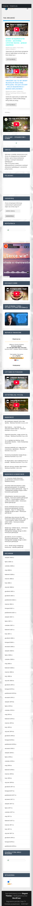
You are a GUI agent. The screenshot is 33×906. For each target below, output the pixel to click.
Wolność (8, 49)
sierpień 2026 (9, 557)
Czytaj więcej (11, 59)
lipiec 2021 (8, 621)
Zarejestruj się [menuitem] (13, 6)
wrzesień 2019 (9, 697)
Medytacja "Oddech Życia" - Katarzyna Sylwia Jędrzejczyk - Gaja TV (16, 528)
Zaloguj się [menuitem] (5, 6)
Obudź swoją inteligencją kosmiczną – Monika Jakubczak (14, 546)
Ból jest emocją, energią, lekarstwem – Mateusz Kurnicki (16, 467)
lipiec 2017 (8, 808)
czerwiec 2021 (9, 625)
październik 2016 (10, 846)
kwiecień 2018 (9, 769)
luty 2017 (7, 829)
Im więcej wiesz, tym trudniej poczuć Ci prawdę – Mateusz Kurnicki (16, 461)
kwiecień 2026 (9, 574)
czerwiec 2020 (9, 659)
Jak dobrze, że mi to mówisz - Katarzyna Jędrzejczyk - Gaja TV (14, 537)
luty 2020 (7, 676)
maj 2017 (7, 816)
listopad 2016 (9, 842)
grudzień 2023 (9, 595)
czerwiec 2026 (9, 566)
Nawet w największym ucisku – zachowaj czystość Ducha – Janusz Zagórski (16, 42)
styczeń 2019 (8, 731)
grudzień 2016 (9, 837)
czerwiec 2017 (9, 812)
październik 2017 (10, 795)
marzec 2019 (8, 723)
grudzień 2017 (9, 786)
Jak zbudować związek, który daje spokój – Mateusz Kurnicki (15, 422)
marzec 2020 (8, 672)
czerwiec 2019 (9, 710)
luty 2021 (7, 634)
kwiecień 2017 (9, 820)
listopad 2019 (9, 689)
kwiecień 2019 (9, 718)
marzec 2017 (8, 825)
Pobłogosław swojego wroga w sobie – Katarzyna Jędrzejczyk (16, 491)
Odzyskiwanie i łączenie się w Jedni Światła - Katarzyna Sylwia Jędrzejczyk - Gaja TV (16, 497)
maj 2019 (7, 714)
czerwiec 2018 (9, 761)
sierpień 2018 (9, 752)
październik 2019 (10, 693)
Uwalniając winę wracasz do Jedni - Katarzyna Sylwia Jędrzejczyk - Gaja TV (16, 518)
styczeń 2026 (8, 587)
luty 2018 (7, 778)
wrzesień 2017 (9, 799)
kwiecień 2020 (9, 668)
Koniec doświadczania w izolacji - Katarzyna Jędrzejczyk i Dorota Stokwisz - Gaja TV (14, 508)
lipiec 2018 (8, 757)
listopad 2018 (9, 740)
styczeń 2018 (8, 782)
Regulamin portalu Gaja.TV (16, 901)
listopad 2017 (9, 791)
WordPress (16, 898)
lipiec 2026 (8, 561)
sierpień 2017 (9, 803)
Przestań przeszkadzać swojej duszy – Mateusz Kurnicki (16, 455)
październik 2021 (10, 612)
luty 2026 (7, 583)
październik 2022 (10, 600)
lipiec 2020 (8, 655)
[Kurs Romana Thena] (16, 319)
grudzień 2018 (9, 735)
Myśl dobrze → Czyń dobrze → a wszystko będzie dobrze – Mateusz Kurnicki (15, 428)
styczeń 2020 (8, 680)
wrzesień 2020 (9, 646)
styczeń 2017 (8, 833)
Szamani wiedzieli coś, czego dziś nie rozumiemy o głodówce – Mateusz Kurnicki (16, 449)
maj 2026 (7, 570)
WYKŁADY (12, 49)
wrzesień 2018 (9, 748)
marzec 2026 (8, 578)
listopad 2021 (9, 608)
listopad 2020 (9, 642)
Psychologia (13, 93)
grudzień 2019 (9, 685)
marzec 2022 (8, 604)
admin (14, 47)
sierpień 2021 (9, 617)
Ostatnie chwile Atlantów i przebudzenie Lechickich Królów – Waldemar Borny (15, 479)
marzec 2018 (8, 774)
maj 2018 (7, 765)
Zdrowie (8, 94)
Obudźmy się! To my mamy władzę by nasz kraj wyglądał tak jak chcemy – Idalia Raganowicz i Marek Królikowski (17, 85)
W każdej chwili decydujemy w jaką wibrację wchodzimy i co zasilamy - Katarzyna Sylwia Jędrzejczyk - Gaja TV (16, 487)
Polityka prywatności (12, 904)
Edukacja (8, 93)
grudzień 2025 (9, 591)
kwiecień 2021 (9, 629)
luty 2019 (7, 727)
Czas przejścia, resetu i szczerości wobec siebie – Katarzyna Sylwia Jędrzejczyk (15, 500)
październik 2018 (10, 744)
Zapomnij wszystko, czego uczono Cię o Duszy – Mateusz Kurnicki (16, 435)
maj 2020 (7, 663)
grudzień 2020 (9, 638)
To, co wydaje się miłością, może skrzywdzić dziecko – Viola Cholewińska (16, 441)
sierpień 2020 (9, 651)
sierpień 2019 (9, 702)
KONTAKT (24, 904)
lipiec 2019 (8, 706)
